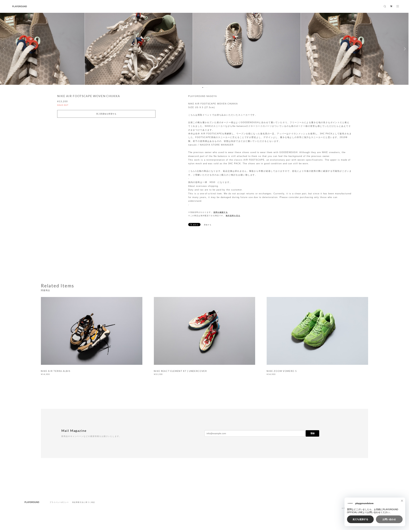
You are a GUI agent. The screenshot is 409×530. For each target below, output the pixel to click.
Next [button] (404, 48)
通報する (208, 225)
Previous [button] (4, 48)
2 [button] (204, 87)
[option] (205, 49)
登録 (312, 433)
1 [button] (202, 87)
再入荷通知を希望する (106, 114)
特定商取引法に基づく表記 (83, 502)
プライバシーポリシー (59, 502)
